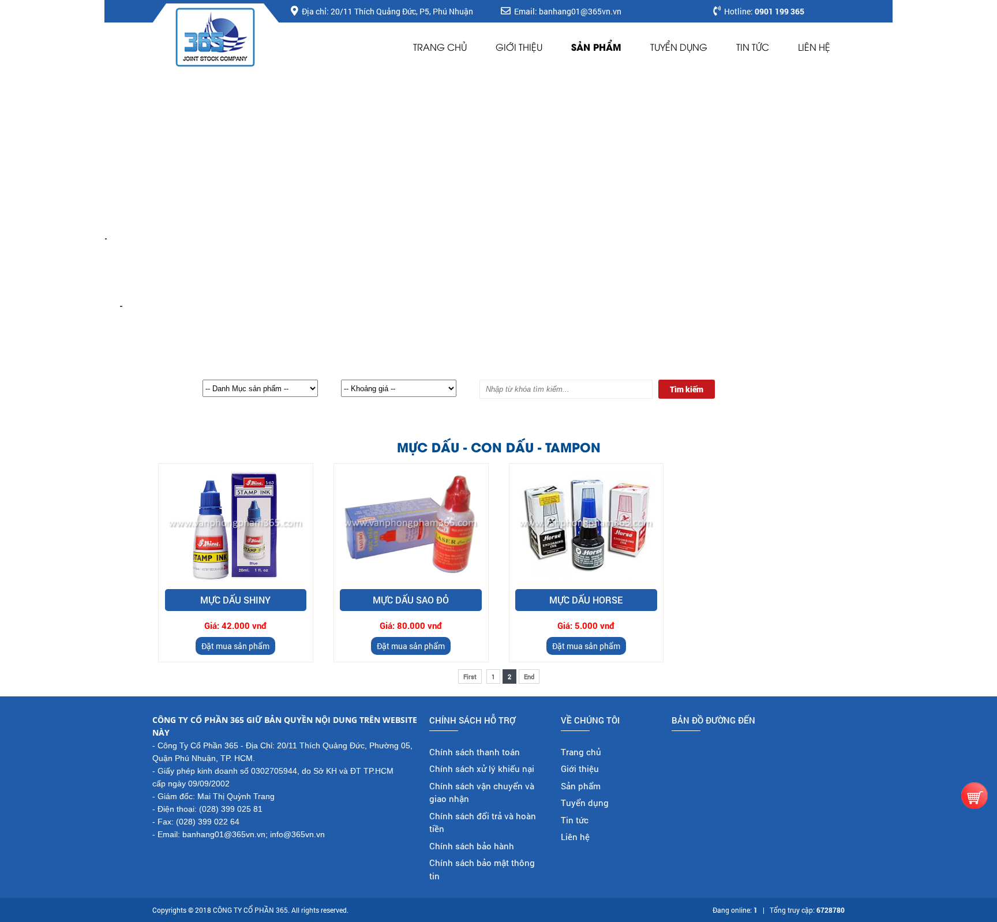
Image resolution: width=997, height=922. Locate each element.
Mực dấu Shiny (235, 600)
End (529, 676)
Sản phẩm (596, 46)
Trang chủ (440, 46)
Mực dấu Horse (586, 600)
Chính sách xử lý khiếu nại (481, 768)
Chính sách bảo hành (471, 846)
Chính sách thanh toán (474, 752)
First (470, 676)
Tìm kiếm (686, 389)
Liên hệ (814, 46)
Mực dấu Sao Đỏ (411, 600)
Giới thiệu (519, 46)
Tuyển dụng (678, 46)
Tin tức (752, 46)
